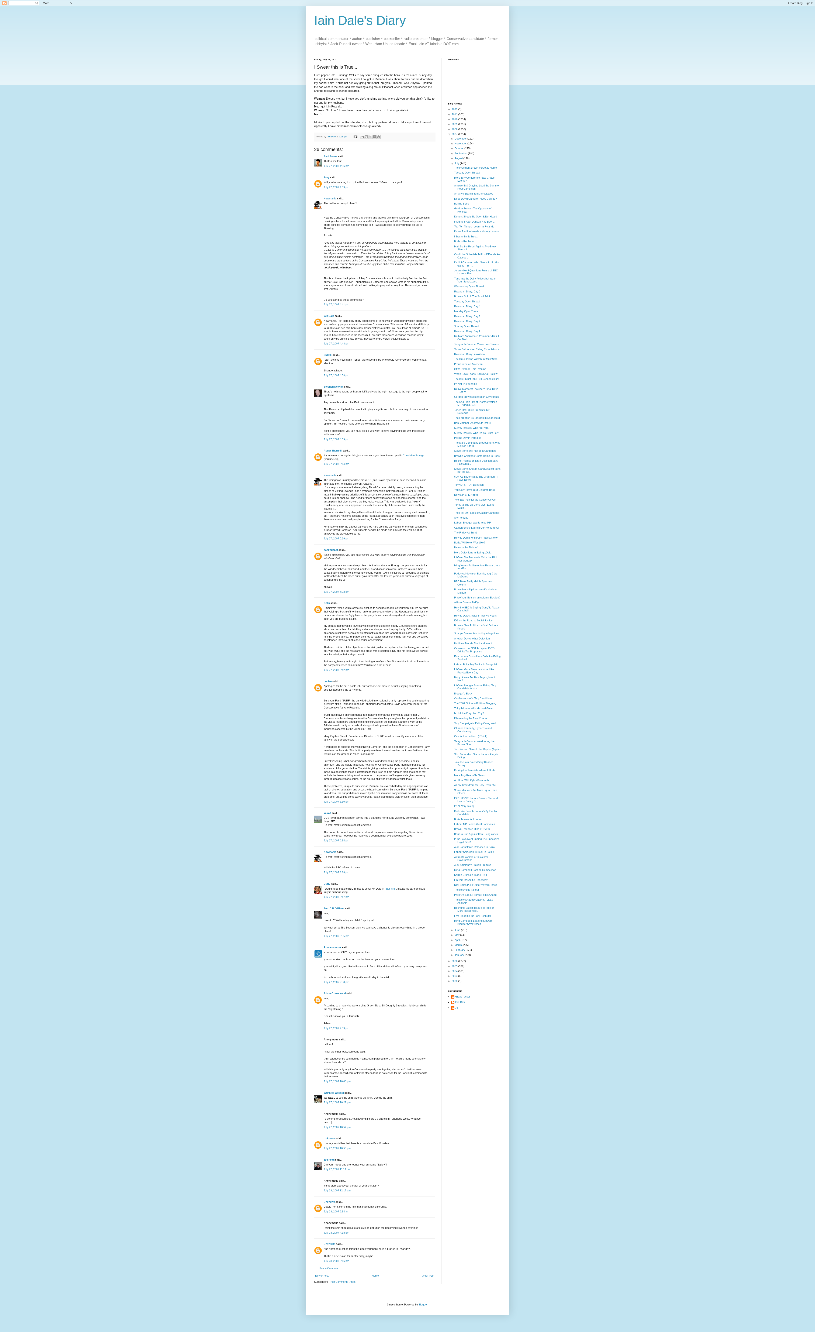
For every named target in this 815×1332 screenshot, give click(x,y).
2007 (455, 134)
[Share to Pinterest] (378, 137)
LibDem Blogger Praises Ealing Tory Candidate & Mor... (475, 687)
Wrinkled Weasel (334, 1092)
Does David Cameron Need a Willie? (475, 198)
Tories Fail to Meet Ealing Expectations (476, 349)
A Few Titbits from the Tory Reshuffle (475, 785)
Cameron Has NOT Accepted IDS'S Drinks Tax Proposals (474, 650)
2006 (455, 961)
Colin (327, 603)
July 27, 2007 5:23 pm (336, 591)
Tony (326, 177)
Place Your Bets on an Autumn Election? (477, 597)
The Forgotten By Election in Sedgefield (477, 417)
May (457, 935)
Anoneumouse (332, 947)
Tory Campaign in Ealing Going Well (475, 723)
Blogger (423, 1304)
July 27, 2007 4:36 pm (336, 166)
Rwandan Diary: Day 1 (467, 331)
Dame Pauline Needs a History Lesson (476, 231)
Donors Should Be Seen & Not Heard (475, 216)
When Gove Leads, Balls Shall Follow (475, 374)
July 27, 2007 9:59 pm (336, 1028)
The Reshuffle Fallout (466, 889)
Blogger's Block (463, 693)
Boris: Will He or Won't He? (469, 542)
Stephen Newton (333, 386)
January (460, 955)
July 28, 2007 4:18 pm (336, 1232)
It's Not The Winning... (466, 383)
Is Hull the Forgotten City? (469, 713)
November (461, 143)
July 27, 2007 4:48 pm (336, 343)
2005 (455, 966)
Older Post (428, 1275)
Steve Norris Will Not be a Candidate (475, 450)
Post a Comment (329, 1268)
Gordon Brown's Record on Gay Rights (476, 396)
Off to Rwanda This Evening (470, 369)
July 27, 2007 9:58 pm (336, 982)
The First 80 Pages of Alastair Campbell (477, 512)
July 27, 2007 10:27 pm (337, 1102)
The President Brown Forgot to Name (475, 167)
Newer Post (322, 1275)
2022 (455, 109)
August (459, 158)
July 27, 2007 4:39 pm (336, 187)
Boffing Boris (461, 203)
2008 (455, 129)
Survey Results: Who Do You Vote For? (476, 433)
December (461, 138)
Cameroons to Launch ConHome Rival (476, 527)
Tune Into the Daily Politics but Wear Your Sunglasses (475, 280)
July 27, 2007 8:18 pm (336, 872)
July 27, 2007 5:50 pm (336, 801)
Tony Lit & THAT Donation (469, 484)
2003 (455, 976)
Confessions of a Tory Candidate (473, 698)
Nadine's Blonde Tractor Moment (473, 643)
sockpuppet (331, 550)
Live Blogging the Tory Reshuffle (473, 915)
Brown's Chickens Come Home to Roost (477, 455)
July (457, 163)
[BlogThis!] (366, 137)
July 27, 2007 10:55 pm (337, 1148)
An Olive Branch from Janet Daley (473, 193)
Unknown (329, 1138)
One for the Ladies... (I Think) (470, 736)
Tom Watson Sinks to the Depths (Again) (477, 749)
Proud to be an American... (469, 364)
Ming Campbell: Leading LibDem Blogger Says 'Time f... (473, 922)
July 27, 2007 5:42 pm (336, 670)
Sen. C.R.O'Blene (334, 908)
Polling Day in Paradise (467, 437)
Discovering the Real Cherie (470, 718)
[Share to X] (370, 137)
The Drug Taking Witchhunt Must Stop (475, 359)
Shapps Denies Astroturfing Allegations (476, 633)
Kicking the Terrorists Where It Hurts (474, 770)
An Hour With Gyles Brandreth (471, 780)
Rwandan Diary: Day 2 (467, 321)
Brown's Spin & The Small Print (472, 296)
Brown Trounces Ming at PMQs (472, 829)
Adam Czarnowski (335, 993)
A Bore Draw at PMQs (466, 602)
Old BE (328, 355)
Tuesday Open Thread (467, 172)
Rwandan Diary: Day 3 (467, 316)
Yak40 (327, 813)
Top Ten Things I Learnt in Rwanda (474, 226)
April (458, 940)
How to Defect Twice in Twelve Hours (475, 615)
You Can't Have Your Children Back (474, 489)
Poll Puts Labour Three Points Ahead (475, 894)
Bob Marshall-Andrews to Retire (472, 423)
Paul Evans (330, 156)
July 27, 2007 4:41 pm (336, 304)
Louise (328, 681)
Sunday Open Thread (466, 326)
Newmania (330, 198)
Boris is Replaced (464, 241)
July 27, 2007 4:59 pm (336, 439)
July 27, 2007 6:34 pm (336, 840)
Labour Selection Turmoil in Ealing (474, 852)
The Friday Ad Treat (465, 532)
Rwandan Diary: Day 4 (467, 306)
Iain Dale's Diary (360, 20)
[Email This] (362, 137)
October (459, 148)
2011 (455, 114)
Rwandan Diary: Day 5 (467, 291)
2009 (455, 124)
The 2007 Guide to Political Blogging (475, 703)
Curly (327, 883)
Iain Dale (329, 316)
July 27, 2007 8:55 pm (336, 936)
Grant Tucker (462, 996)
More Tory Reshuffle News (469, 775)
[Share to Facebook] (374, 137)
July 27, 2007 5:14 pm (336, 464)
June (458, 930)
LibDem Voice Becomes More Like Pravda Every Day (474, 671)
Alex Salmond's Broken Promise (472, 865)
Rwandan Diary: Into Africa (469, 354)
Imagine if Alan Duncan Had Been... (474, 221)
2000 (455, 981)
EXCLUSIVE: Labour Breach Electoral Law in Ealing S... (476, 800)
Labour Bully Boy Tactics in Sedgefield (476, 664)
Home (375, 1275)
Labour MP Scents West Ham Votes (474, 824)
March (458, 945)
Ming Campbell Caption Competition (475, 870)
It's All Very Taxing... (465, 806)
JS (456, 1007)
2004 (455, 971)
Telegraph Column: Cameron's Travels (476, 344)
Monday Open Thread (466, 311)
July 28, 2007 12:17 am (337, 1190)
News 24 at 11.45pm (466, 494)
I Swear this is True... (466, 236)
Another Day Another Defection (472, 638)
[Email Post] (355, 136)
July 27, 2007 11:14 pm (337, 1169)
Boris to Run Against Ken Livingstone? (476, 834)
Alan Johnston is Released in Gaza (474, 847)
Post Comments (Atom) (343, 1281)
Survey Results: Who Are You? (471, 427)
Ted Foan (329, 1159)
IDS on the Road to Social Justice (473, 620)
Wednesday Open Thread (469, 286)
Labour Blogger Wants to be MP (472, 522)
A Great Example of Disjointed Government (471, 859)
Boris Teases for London (468, 819)
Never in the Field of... (466, 547)
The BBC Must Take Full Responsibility (476, 379)
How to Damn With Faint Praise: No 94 (476, 537)
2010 (455, 119)
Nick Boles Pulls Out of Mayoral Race (475, 884)
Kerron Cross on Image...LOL (471, 874)
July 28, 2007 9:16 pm (336, 1261)
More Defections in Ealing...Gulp (472, 552)
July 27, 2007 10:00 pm (337, 1081)
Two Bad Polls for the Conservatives (475, 499)
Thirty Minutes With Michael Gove (473, 708)
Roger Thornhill (333, 450)
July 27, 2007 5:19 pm (336, 538)
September (461, 153)
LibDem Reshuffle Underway (471, 880)
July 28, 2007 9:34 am (336, 1211)
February (460, 949)
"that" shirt (390, 888)
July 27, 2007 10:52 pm (337, 1127)
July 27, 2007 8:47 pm (336, 897)
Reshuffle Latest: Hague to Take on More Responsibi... (474, 909)
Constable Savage (413, 455)
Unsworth (329, 1244)
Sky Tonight (461, 517)
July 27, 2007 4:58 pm (336, 375)
